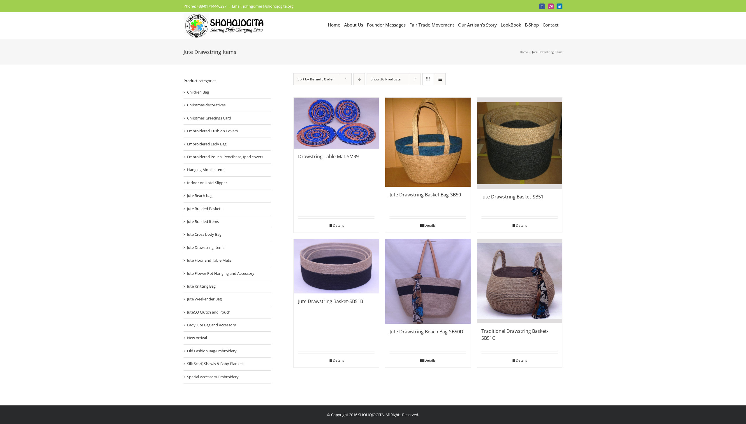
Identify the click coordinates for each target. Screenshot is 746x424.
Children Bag (198, 92)
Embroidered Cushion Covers (212, 130)
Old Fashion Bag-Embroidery (212, 350)
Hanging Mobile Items (206, 169)
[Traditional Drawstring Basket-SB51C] (519, 281)
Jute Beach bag (199, 195)
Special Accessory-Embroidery (213, 376)
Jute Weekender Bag (204, 299)
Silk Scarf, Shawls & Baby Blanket (215, 363)
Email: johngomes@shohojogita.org (262, 6)
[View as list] (439, 79)
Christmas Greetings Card (209, 118)
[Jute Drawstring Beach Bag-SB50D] (427, 281)
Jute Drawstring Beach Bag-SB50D (426, 331)
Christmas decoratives (206, 105)
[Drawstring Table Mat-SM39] (336, 123)
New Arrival (197, 337)
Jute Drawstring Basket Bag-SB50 (425, 194)
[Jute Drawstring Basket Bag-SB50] (427, 142)
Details (338, 225)
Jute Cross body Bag (204, 234)
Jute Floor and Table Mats (209, 260)
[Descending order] (359, 79)
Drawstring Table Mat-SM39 (328, 156)
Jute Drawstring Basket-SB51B (330, 301)
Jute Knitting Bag (201, 286)
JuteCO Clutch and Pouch (209, 312)
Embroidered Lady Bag (206, 144)
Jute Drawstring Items (205, 247)
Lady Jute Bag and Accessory (211, 325)
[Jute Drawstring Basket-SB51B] (336, 266)
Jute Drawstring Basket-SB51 (512, 196)
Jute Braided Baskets (204, 208)
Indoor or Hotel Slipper (207, 182)
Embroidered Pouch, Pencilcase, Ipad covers (225, 156)
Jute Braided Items (203, 221)
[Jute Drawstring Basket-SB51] (519, 143)
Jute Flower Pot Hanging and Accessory (220, 273)
